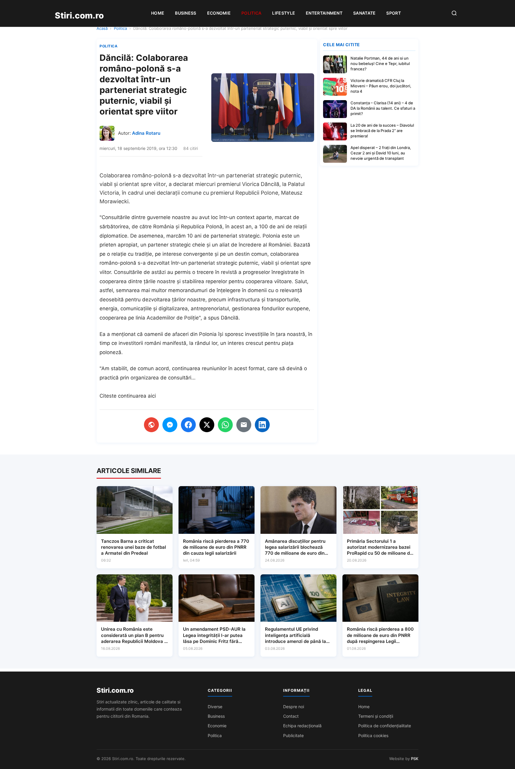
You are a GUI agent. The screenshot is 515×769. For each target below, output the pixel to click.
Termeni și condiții (375, 716)
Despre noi (293, 706)
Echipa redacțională (302, 725)
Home (157, 12)
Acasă (102, 28)
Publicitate (293, 735)
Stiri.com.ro (115, 690)
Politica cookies (373, 735)
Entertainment (324, 12)
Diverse (215, 706)
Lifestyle (283, 12)
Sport (393, 12)
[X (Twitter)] (206, 424)
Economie (219, 12)
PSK (414, 758)
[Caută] (454, 13)
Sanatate (364, 12)
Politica (251, 12)
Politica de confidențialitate (384, 725)
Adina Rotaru (146, 133)
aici (152, 396)
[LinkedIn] (262, 424)
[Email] (243, 424)
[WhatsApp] (225, 424)
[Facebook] (188, 424)
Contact (291, 716)
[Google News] (151, 424)
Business (185, 12)
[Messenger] (169, 424)
